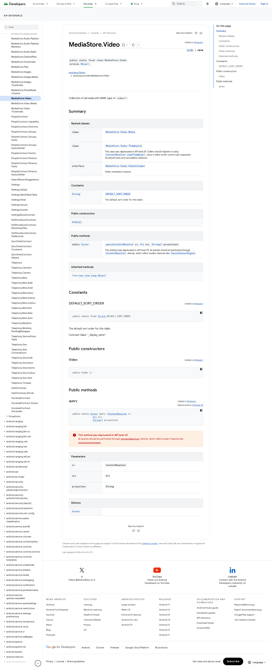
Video (75, 222)
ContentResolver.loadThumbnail (125, 154)
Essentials (38, 3)
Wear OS (125, 609)
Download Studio (205, 622)
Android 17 (164, 604)
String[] (157, 244)
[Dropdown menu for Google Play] (122, 4)
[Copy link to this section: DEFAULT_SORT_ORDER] (107, 304)
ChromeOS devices (131, 614)
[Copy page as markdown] (133, 45)
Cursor (85, 244)
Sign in (264, 3)
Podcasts (50, 634)
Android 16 (164, 609)
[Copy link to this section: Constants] (90, 293)
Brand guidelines (76, 661)
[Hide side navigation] (38, 663)
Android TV (127, 624)
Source (49, 619)
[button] (20, 416)
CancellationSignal (183, 253)
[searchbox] (21, 27)
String (76, 194)
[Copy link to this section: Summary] (89, 112)
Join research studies (244, 619)
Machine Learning (93, 609)
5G (85, 629)
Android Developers (78, 33)
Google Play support (244, 614)
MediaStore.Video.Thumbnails (124, 145)
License (60, 661)
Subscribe (233, 661)
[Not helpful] (200, 33)
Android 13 (164, 624)
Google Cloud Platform (137, 647)
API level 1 (198, 42)
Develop (88, 3)
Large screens (128, 604)
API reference (13, 15)
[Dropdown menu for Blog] (143, 4)
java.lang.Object (77, 72)
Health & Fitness (91, 614)
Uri (142, 244)
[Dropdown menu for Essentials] (48, 4)
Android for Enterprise (57, 609)
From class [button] (89, 275)
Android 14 (164, 619)
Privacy (87, 624)
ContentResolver (124, 244)
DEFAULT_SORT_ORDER (118, 194)
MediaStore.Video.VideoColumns (125, 165)
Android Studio (247, 3)
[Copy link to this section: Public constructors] (108, 349)
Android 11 (164, 634)
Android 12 (164, 629)
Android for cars (129, 619)
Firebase (114, 647)
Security (50, 614)
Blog (136, 3)
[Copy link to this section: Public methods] (100, 390)
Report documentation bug (247, 609)
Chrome (100, 647)
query (109, 244)
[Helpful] (196, 33)
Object (85, 63)
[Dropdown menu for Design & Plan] (75, 4)
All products (161, 647)
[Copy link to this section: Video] (80, 360)
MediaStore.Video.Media (120, 131)
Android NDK (203, 627)
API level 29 (197, 405)
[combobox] (186, 4)
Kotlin (190, 50)
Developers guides (206, 612)
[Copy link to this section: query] (80, 401)
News (49, 624)
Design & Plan (64, 3)
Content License (149, 543)
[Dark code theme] (201, 313)
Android (50, 604)
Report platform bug (244, 604)
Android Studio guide (207, 607)
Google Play (111, 3)
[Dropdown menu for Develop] (97, 4)
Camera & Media (92, 619)
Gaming (88, 604)
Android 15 (164, 614)
